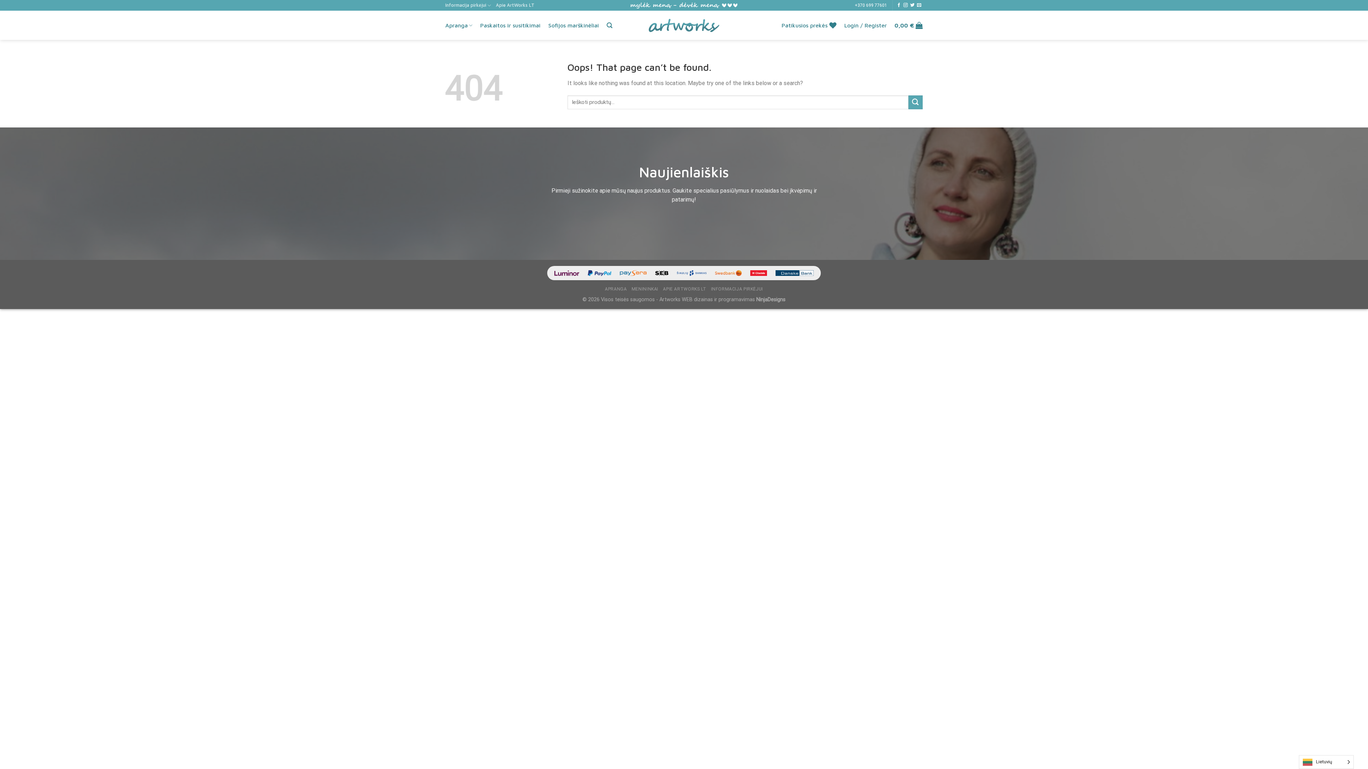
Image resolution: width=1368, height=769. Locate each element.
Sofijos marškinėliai (573, 25)
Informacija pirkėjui (465, 5)
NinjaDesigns (771, 300)
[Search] (609, 25)
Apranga (456, 25)
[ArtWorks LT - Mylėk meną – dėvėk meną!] (684, 26)
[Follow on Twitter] (912, 5)
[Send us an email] (919, 5)
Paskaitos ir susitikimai (510, 25)
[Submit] (915, 102)
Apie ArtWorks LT (515, 5)
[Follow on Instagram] (905, 5)
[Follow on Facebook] (899, 5)
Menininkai (645, 289)
